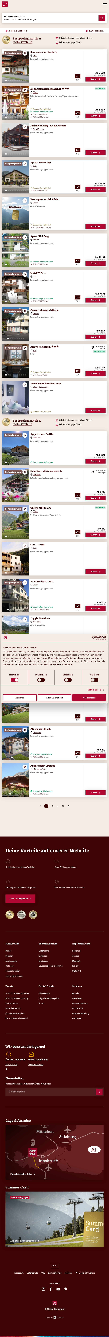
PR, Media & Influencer (85, 1273)
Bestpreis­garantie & (27, 40)
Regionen (76, 951)
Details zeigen (94, 690)
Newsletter (77, 998)
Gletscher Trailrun (13, 1008)
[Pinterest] (65, 1289)
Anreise (75, 956)
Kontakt (75, 993)
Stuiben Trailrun (12, 1003)
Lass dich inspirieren (14, 976)
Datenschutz (32, 1273)
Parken (75, 966)
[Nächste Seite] (68, 806)
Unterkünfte (44, 951)
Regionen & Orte (81, 943)
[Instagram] (43, 1289)
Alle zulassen (89, 698)
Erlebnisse (43, 961)
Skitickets (43, 956)
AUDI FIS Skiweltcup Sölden (17, 993)
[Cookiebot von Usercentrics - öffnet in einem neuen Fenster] (94, 638)
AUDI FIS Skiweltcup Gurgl (16, 998)
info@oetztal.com (35, 1064)
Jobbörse (68, 1273)
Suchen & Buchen (48, 943)
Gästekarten (44, 993)
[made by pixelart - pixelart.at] (55, 1318)
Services (77, 986)
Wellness (9, 966)
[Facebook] (50, 1289)
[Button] (99, 1092)
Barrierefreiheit (54, 1273)
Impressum (19, 1273)
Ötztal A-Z (76, 971)
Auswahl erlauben (54, 698)
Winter (8, 951)
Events (9, 986)
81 (63, 806)
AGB (43, 1273)
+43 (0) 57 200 (11, 1064)
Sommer (8, 956)
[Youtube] (58, 1289)
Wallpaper (76, 1018)
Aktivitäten (12, 943)
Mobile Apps (77, 1008)
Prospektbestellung (80, 1013)
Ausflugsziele (11, 961)
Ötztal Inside (46, 986)
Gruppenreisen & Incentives (51, 966)
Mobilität (76, 961)
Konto (41, 1003)
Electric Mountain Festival (16, 1018)
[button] (6, 80)
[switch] (41, 680)
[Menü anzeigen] (104, 4)
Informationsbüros (80, 1003)
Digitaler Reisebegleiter (49, 998)
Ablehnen (19, 698)
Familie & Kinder (12, 971)
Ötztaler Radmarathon (14, 1013)
